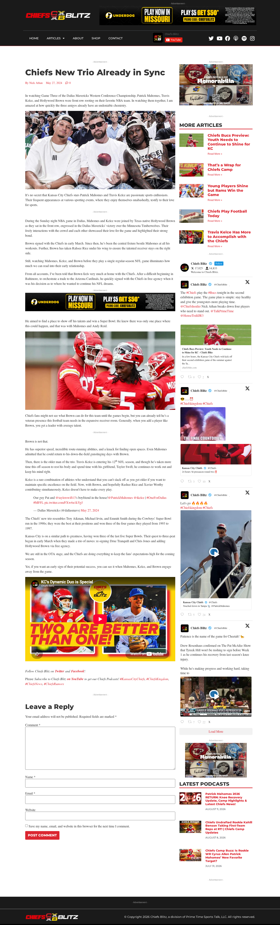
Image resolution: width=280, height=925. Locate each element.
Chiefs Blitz (199, 284)
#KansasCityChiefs (132, 679)
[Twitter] (211, 38)
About (78, 38)
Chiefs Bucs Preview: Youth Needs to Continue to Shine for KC (229, 142)
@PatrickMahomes (120, 497)
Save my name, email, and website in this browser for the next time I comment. (79, 826)
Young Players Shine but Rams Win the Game (228, 190)
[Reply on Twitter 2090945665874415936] (183, 481)
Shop (96, 38)
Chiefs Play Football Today (227, 213)
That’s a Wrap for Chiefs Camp (224, 167)
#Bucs (212, 292)
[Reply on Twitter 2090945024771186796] (183, 614)
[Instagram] (252, 38)
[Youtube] (219, 38)
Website (30, 809)
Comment (32, 725)
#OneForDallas (156, 497)
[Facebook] (227, 38)
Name (30, 777)
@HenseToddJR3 (192, 315)
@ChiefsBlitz (220, 284)
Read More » (215, 153)
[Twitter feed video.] (202, 424)
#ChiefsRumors (54, 684)
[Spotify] (244, 38)
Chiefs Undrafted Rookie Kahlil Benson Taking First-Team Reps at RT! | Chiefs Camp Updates (228, 827)
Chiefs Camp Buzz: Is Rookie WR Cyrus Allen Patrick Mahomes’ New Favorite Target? (227, 856)
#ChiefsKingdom (157, 679)
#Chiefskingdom (191, 403)
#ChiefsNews (33, 684)
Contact (115, 38)
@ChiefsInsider (190, 306)
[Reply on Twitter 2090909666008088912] (183, 722)
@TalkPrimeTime (222, 311)
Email (30, 793)
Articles (54, 38)
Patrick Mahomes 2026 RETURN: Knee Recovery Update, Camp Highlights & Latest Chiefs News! (226, 799)
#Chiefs (191, 292)
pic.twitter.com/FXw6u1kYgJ (63, 502)
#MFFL (38, 502)
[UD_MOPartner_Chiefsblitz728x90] (177, 24)
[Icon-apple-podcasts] (235, 38)
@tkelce (139, 497)
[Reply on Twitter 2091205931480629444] (183, 377)
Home (34, 38)
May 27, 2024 (90, 510)
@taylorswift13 (66, 497)
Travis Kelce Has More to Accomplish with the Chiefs (229, 236)
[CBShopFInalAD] (215, 104)
